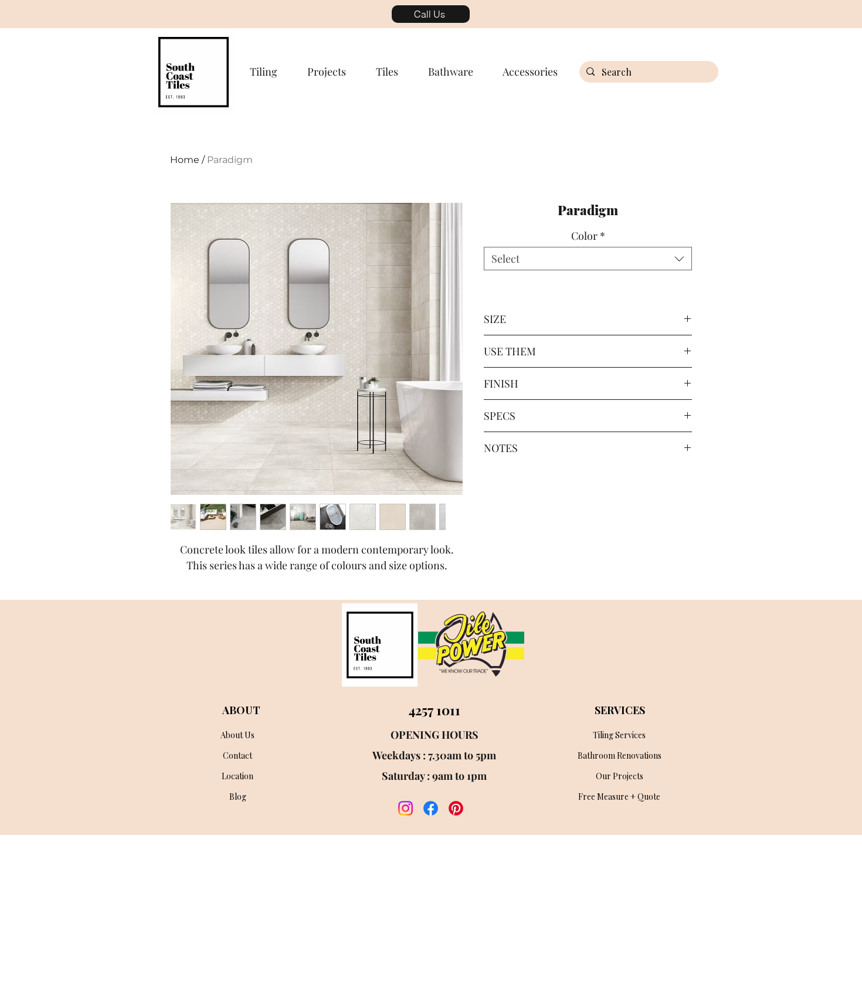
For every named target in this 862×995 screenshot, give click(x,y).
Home (184, 159)
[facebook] (430, 808)
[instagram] (405, 808)
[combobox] (588, 258)
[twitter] (456, 808)
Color (588, 235)
